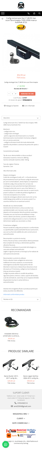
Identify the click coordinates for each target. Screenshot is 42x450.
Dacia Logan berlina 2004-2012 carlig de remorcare (30, 377)
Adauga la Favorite (12, 106)
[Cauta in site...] (39, 13)
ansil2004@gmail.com (22, 406)
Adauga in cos (27, 94)
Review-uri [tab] (7, 299)
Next (38, 54)
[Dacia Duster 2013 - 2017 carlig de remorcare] (11, 365)
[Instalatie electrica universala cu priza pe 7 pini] (11, 323)
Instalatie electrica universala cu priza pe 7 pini (11, 335)
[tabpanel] (21, 52)
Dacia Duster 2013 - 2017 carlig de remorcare (11, 377)
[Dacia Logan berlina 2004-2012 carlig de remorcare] (30, 365)
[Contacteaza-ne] (28, 13)
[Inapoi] (1, 18)
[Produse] (3, 14)
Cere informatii (29, 106)
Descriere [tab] (6, 118)
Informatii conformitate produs (13, 294)
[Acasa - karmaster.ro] (21, 6)
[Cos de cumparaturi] (34, 13)
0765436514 (22, 403)
